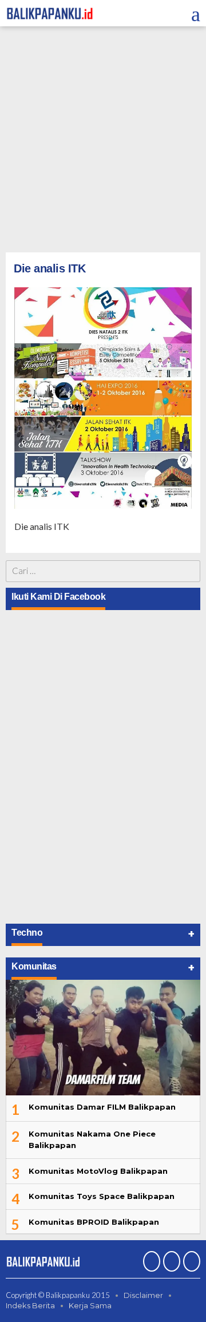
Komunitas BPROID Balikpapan (94, 1221)
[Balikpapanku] (50, 12)
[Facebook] (150, 1262)
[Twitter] (170, 1262)
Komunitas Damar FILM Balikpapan (102, 1106)
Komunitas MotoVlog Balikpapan (98, 1170)
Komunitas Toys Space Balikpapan (102, 1196)
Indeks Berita (30, 1305)
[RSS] (190, 1262)
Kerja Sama (90, 1305)
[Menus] (195, 13)
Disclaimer (143, 1295)
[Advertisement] (103, 141)
